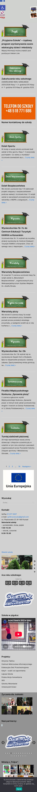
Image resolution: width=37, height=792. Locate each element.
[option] (18, 741)
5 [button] (13, 753)
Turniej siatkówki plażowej (15, 436)
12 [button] (26, 753)
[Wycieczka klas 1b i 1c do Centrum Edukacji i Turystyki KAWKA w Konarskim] (18, 218)
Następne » (26, 466)
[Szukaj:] (18, 502)
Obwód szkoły (7, 552)
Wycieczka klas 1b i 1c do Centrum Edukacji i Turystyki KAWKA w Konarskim (16, 231)
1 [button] (5, 753)
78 (19, 466)
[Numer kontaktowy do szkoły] (18, 108)
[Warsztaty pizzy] (18, 302)
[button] (2, 7)
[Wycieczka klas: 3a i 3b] (18, 341)
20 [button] (18, 756)
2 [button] (7, 753)
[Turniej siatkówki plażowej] (18, 427)
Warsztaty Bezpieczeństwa (16, 272)
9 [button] (20, 753)
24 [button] (26, 756)
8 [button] (18, 753)
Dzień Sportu (8, 146)
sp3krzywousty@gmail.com (18, 517)
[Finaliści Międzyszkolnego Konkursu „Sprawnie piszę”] (18, 381)
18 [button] (14, 756)
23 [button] (24, 756)
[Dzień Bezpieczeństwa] (18, 176)
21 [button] (20, 756)
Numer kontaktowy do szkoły (17, 122)
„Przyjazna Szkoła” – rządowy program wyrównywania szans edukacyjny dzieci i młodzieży (17, 44)
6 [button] (14, 753)
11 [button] (24, 753)
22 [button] (22, 756)
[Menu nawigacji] (33, 11)
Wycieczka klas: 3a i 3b (14, 351)
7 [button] (16, 753)
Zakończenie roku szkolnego (16, 78)
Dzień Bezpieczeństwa (13, 185)
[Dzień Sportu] (18, 136)
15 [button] (31, 753)
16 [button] (11, 756)
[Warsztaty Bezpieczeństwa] (18, 262)
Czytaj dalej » (29, 246)
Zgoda (19, 789)
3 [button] (9, 753)
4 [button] (11, 753)
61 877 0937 (12, 514)
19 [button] (16, 756)
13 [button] (27, 753)
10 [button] (22, 753)
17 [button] (13, 756)
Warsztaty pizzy (10, 311)
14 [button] (29, 753)
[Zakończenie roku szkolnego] (18, 69)
